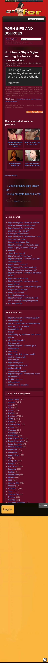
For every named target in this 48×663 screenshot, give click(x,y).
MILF (10, 480)
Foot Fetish (12, 449)
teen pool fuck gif (15, 329)
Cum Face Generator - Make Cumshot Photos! (32, 164)
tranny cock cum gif (16, 292)
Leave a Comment (11, 175)
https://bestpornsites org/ (18, 278)
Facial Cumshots (15, 444)
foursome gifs (13, 360)
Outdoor (11, 486)
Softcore (11, 497)
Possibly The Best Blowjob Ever (15, 164)
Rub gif (11, 332)
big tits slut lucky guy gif (17, 264)
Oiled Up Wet (13, 483)
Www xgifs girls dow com (18, 234)
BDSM (11, 413)
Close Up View (14, 424)
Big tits (11, 419)
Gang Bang (12, 452)
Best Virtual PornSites (31, 1)
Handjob (11, 463)
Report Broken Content (34, 112)
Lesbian (11, 472)
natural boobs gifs (15, 321)
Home (8, 39)
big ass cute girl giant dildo (18, 242)
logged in (16, 201)
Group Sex (12, 461)
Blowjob (11, 422)
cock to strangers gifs (17, 357)
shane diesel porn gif (16, 253)
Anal (10, 405)
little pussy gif (13, 343)
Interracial (12, 469)
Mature (11, 477)
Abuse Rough (13, 399)
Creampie (12, 430)
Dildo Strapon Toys (15, 438)
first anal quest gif (15, 303)
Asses (10, 410)
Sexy (10, 491)
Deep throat (13, 435)
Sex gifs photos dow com (18, 295)
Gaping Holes (13, 455)
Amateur (11, 402)
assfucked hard (14, 368)
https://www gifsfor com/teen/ (20, 256)
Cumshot (12, 433)
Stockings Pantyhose (16, 502)
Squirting (11, 500)
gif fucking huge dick (16, 340)
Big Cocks (14, 39)
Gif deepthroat (14, 382)
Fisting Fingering (14, 447)
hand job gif (12, 351)
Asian (10, 408)
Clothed (11, 427)
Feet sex (11, 250)
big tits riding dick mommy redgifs (21, 354)
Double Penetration (16, 441)
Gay (10, 458)
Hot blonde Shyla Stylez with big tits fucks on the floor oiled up (22, 56)
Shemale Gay (13, 494)
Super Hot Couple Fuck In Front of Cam (32, 143)
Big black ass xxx (15, 379)
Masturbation (13, 475)
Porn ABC (20, 1)
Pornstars (12, 489)
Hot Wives (12, 466)
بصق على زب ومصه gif (17, 371)
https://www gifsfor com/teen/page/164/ (24, 318)
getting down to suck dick (18, 385)
